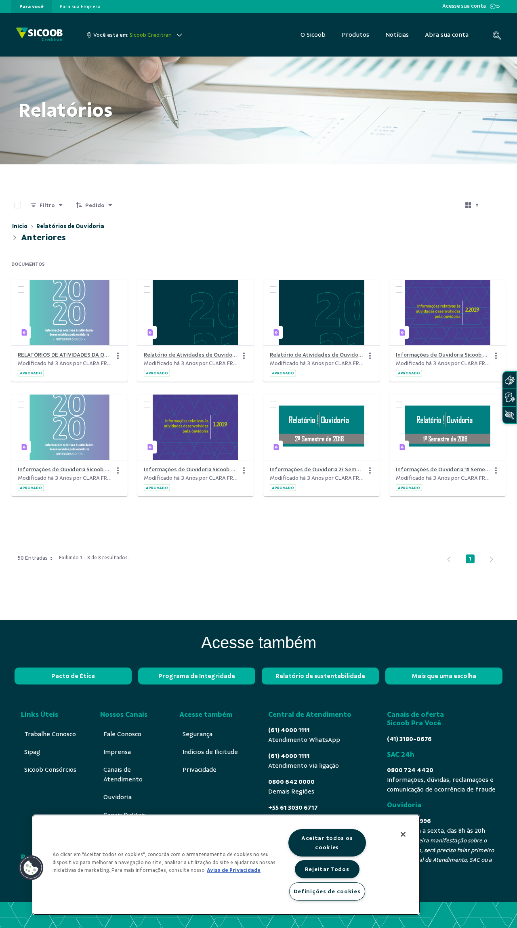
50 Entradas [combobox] (33, 558)
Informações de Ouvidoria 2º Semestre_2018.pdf (317, 469)
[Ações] (117, 355)
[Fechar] (403, 834)
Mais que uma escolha (444, 676)
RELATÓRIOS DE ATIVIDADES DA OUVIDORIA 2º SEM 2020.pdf (64, 355)
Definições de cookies (327, 891)
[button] (31, 868)
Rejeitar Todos (327, 869)
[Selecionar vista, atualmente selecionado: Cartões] (472, 205)
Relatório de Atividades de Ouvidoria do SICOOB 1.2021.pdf (190, 355)
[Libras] (509, 380)
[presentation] (31, 6)
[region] (226, 865)
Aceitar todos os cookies (327, 842)
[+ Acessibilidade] (509, 415)
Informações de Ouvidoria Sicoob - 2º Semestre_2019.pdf (443, 355)
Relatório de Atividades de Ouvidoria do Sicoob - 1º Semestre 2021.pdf (317, 355)
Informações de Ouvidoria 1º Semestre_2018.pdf (443, 469)
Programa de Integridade (196, 676)
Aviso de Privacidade (234, 870)
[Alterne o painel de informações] (496, 205)
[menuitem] (31, 6)
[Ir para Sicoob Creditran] (39, 34)
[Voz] (509, 397)
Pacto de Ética (73, 676)
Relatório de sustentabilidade (320, 676)
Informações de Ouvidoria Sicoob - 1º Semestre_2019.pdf (190, 469)
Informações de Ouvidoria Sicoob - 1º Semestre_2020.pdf (64, 469)
